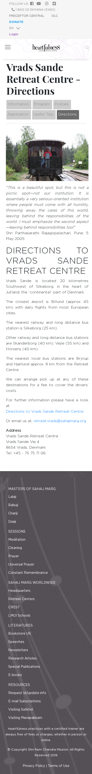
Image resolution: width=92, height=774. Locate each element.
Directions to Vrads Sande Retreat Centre (45, 411)
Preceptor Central (26, 16)
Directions (67, 114)
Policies (61, 104)
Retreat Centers (21, 599)
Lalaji (12, 497)
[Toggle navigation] (7, 47)
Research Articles (22, 658)
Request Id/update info (27, 693)
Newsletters (18, 650)
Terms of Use (58, 766)
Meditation (16, 539)
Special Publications (24, 666)
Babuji (13, 505)
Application (18, 114)
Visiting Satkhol (20, 709)
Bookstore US (19, 633)
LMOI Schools (19, 615)
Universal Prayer (21, 564)
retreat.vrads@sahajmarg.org (59, 421)
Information (18, 104)
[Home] (46, 50)
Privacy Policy (34, 766)
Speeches (16, 642)
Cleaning (15, 548)
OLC (54, 16)
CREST (14, 607)
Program (42, 104)
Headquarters (19, 591)
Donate (16, 22)
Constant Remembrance (28, 573)
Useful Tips (43, 114)
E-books (15, 675)
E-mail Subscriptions (24, 701)
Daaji (12, 521)
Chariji (13, 513)
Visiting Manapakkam (25, 718)
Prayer (13, 556)
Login (13, 34)
